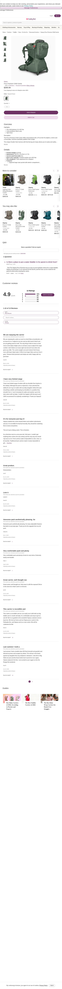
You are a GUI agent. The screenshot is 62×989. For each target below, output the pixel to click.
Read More (9, 443)
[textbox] (31, 250)
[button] (30, 294)
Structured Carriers (34, 32)
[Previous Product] (53, 170)
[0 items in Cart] (59, 19)
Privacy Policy (28, 6)
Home (4, 32)
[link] (6, 98)
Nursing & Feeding (37, 27)
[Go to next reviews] (34, 681)
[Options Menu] (42, 409)
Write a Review (30, 85)
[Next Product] (57, 170)
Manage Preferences (31, 8)
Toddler (15, 32)
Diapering (47, 27)
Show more (6, 144)
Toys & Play (27, 27)
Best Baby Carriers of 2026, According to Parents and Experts (12, 706)
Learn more (23, 253)
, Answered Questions (20, 85)
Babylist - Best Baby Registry (31, 19)
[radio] (5, 38)
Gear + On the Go (23, 32)
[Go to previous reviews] (27, 681)
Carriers (9, 32)
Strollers (54, 27)
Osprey (6, 81)
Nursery (19, 27)
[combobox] (31, 313)
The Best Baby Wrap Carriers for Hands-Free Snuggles (50, 706)
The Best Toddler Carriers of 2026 (30, 704)
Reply (22, 273)
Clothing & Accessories (9, 27)
